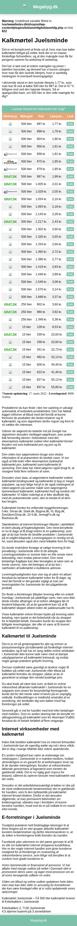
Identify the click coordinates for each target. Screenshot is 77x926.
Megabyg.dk (45, 6)
